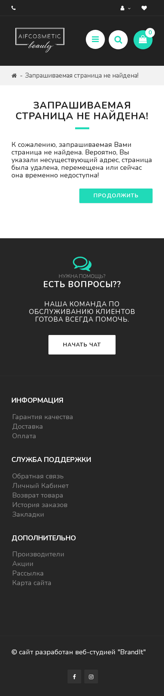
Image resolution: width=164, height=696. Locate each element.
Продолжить (115, 195)
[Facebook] (74, 676)
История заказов (40, 504)
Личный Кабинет (40, 485)
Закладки (28, 514)
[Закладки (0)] (145, 7)
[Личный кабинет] (126, 7)
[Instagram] (91, 676)
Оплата (24, 436)
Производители (38, 554)
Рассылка (28, 573)
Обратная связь (38, 476)
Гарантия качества (42, 416)
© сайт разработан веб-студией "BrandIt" (78, 652)
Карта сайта (31, 582)
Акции (23, 563)
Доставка (27, 426)
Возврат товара (37, 495)
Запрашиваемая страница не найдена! (81, 75)
